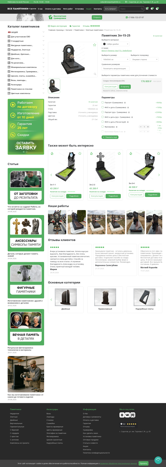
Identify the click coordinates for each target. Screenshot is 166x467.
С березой (14, 430)
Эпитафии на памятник (56, 433)
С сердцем (14, 433)
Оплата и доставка (53, 9)
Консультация (110, 86)
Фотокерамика (53, 436)
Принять (143, 463)
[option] (26, 127)
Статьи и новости (90, 443)
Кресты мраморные (55, 426)
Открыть (97, 17)
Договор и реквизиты (92, 417)
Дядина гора (113, 50)
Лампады (50, 417)
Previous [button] (51, 175)
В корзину (125, 86)
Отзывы (86, 426)
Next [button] (159, 175)
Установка (79, 9)
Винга (104, 50)
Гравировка (88, 430)
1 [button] (23, 152)
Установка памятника (92, 436)
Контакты (98, 9)
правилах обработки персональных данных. (118, 463)
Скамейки (51, 423)
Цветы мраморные (54, 430)
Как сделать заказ (90, 433)
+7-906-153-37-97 (136, 17)
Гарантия (87, 423)
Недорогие (14, 413)
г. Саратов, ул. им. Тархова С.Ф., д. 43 (142, 2)
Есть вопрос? (110, 9)
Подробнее (74, 196)
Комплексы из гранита (19, 443)
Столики (50, 420)
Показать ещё (111, 137)
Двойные (14, 420)
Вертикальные (16, 423)
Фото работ (68, 9)
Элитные (13, 417)
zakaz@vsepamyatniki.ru (110, 2)
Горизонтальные (17, 426)
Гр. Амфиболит (126, 50)
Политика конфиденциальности (96, 453)
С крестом (14, 436)
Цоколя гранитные (54, 440)
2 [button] (26, 152)
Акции (88, 9)
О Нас (85, 413)
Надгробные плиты (55, 443)
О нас (40, 9)
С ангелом (14, 440)
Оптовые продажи (90, 440)
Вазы (49, 413)
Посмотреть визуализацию (114, 68)
